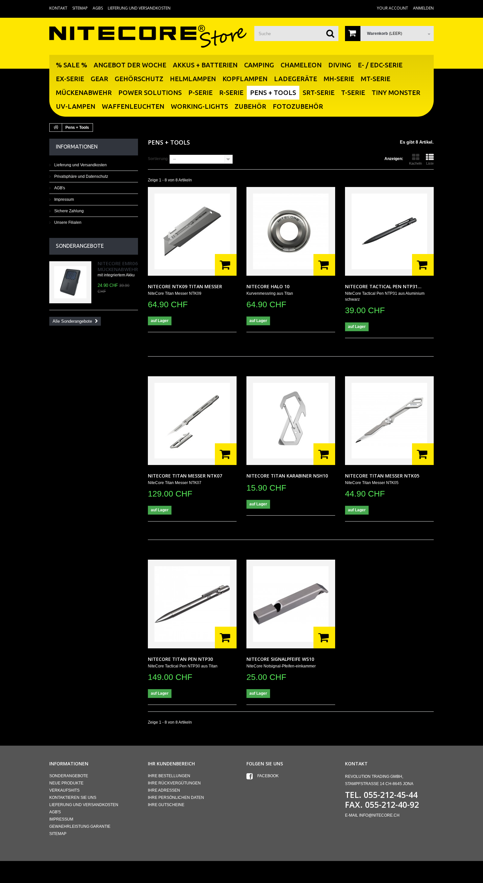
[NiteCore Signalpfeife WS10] (290, 604)
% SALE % (71, 65)
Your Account (392, 8)
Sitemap (80, 8)
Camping (259, 65)
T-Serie (353, 92)
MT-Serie (375, 78)
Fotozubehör (298, 106)
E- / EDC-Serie (380, 65)
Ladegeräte (295, 78)
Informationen (77, 147)
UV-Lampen (75, 106)
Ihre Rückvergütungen (174, 783)
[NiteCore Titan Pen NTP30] (192, 604)
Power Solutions (150, 92)
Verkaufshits (64, 790)
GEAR (99, 78)
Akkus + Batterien (205, 65)
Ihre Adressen (164, 790)
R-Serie (231, 92)
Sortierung (158, 158)
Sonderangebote (80, 246)
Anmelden (423, 8)
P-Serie (200, 92)
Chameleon (301, 65)
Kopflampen (244, 78)
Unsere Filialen (67, 222)
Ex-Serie (70, 78)
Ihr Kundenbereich (171, 763)
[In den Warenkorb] (226, 265)
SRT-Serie (318, 92)
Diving (339, 65)
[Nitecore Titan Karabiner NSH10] (290, 420)
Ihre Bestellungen (169, 776)
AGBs (98, 8)
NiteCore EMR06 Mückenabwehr (118, 266)
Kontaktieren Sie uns (72, 797)
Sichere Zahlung (68, 211)
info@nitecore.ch (379, 815)
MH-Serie (339, 78)
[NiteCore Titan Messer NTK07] (192, 420)
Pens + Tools (273, 92)
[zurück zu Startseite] (56, 127)
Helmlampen (193, 78)
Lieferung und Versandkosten (139, 8)
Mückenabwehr (84, 92)
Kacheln (415, 163)
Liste (430, 163)
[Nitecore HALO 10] (290, 231)
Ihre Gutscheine (166, 804)
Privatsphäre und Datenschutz (80, 176)
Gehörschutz (139, 78)
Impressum (63, 199)
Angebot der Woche (130, 65)
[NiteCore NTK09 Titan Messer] (192, 231)
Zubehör (250, 106)
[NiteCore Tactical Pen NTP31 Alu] (389, 231)
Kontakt (58, 8)
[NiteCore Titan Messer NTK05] (389, 420)
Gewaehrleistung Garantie (79, 826)
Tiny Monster (396, 92)
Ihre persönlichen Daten (176, 797)
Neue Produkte (66, 783)
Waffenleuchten (133, 106)
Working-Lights (199, 106)
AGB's (59, 188)
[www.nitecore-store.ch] (147, 36)
